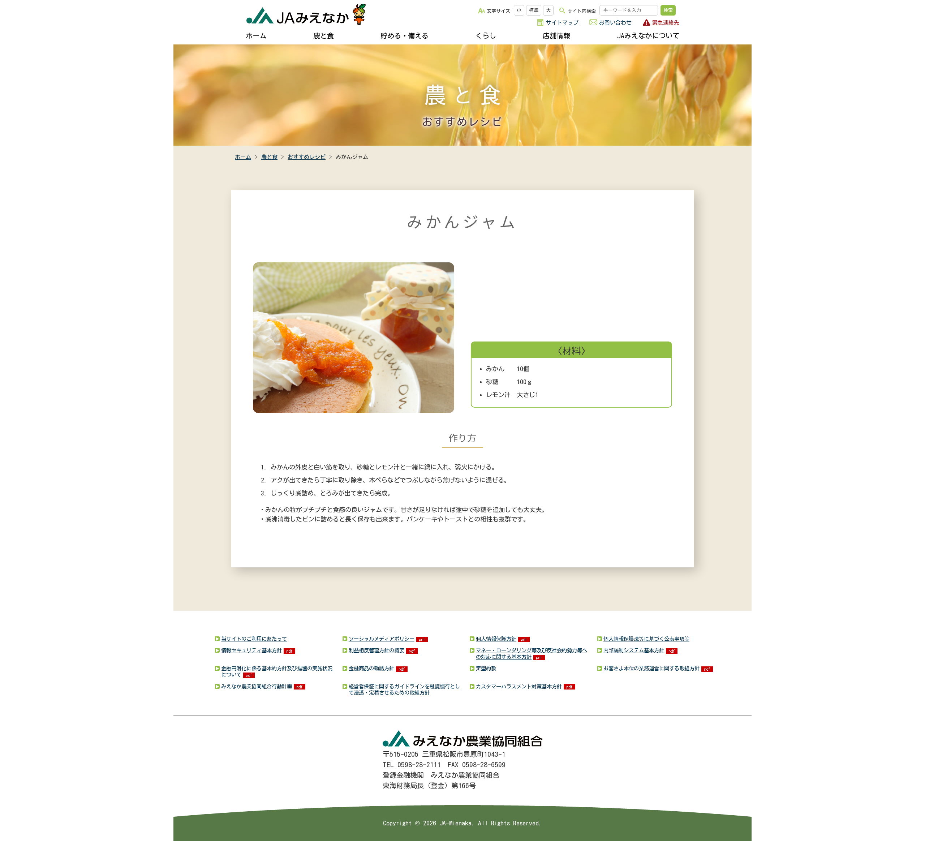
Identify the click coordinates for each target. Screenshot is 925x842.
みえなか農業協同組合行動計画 (256, 686)
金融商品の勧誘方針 (371, 668)
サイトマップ (562, 22)
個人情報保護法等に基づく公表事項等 (646, 638)
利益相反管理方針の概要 (376, 650)
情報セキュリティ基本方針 (251, 650)
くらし (486, 35)
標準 (533, 10)
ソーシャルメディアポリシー (381, 638)
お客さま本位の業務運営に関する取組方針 (651, 668)
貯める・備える (404, 35)
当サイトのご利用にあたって (254, 638)
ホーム (256, 35)
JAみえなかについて (648, 35)
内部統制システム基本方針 (633, 650)
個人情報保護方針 (496, 638)
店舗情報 (556, 35)
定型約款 (486, 668)
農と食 (323, 35)
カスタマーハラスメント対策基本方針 (519, 686)
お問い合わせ (615, 22)
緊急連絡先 (665, 22)
